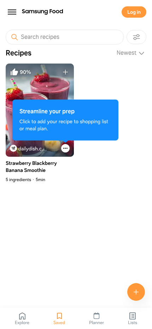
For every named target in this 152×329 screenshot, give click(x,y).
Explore (22, 322)
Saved (59, 322)
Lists (132, 322)
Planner (96, 322)
